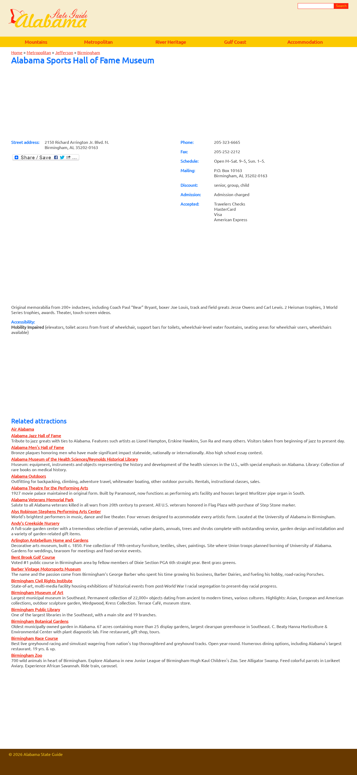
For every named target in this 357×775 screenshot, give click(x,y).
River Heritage (171, 41)
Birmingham (88, 52)
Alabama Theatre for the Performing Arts (49, 487)
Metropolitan (98, 41)
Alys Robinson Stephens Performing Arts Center (56, 511)
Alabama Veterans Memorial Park (42, 499)
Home (16, 52)
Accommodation (305, 41)
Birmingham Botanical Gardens (39, 621)
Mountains (36, 41)
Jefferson (64, 52)
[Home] (48, 18)
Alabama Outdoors (28, 475)
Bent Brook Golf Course (33, 557)
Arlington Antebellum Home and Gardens (49, 540)
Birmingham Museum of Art (37, 592)
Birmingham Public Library (35, 609)
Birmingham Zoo (26, 655)
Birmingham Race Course (34, 638)
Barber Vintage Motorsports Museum (46, 568)
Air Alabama (22, 428)
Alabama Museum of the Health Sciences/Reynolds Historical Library (74, 458)
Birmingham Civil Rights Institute (41, 580)
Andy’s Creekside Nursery (35, 523)
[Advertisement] (178, 102)
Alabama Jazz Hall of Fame (36, 435)
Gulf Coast (235, 41)
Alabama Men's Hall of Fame (37, 447)
